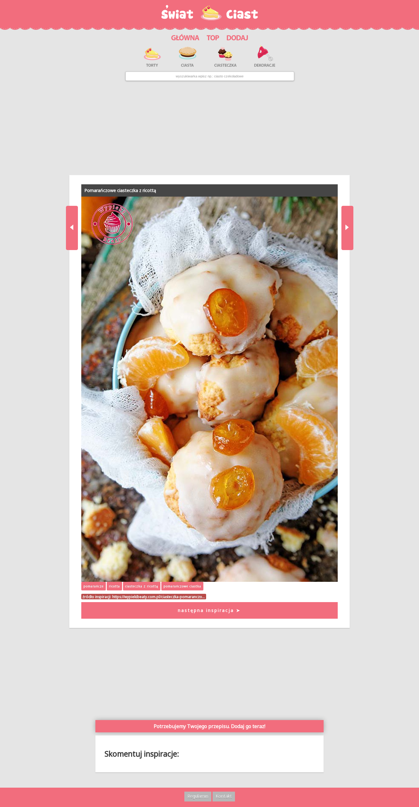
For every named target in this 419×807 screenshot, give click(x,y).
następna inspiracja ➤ (209, 610)
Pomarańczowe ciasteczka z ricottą (120, 190)
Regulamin (197, 796)
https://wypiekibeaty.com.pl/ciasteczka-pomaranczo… (158, 596)
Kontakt (224, 796)
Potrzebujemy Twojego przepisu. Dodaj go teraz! (209, 726)
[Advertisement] (209, 128)
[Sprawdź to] (213, 37)
